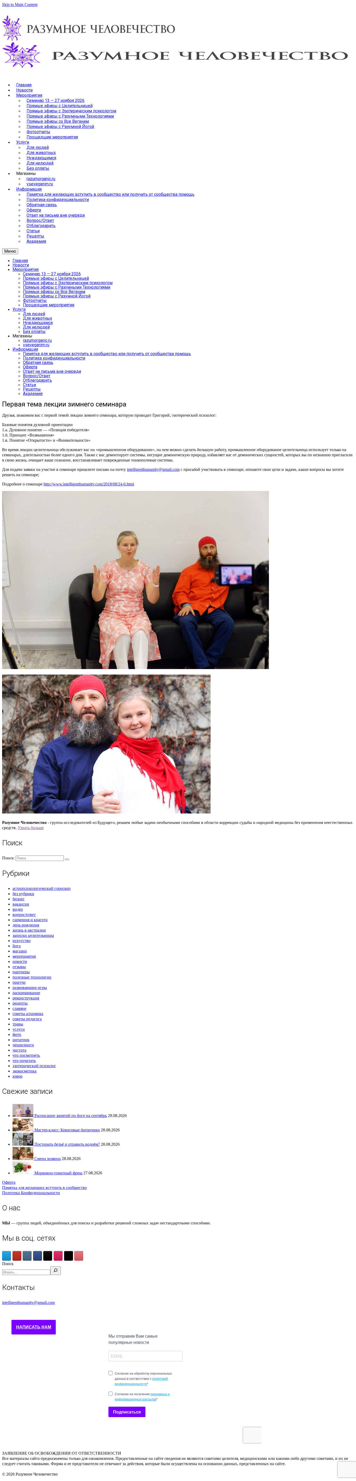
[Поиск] (55, 1270)
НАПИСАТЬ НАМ (33, 1327)
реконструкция (26, 998)
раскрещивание (26, 993)
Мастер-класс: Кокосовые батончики (67, 1130)
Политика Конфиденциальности (31, 1193)
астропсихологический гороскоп (42, 888)
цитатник (21, 1039)
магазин (20, 951)
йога (17, 946)
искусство (21, 940)
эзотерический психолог (34, 1066)
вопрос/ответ (24, 914)
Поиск (8, 1263)
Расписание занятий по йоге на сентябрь (70, 1115)
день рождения (26, 925)
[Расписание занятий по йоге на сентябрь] (23, 1115)
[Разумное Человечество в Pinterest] (78, 1256)
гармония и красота (30, 920)
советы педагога (27, 1019)
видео (18, 909)
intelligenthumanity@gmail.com (153, 469)
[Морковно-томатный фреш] (23, 1173)
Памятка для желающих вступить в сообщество (44, 1187)
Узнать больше (31, 828)
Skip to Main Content (20, 4)
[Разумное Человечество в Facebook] (37, 1256)
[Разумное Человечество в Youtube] (17, 1256)
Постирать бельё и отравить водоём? (67, 1144)
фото (17, 1034)
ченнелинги (23, 1045)
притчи (19, 982)
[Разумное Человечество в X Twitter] (68, 1256)
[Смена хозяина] (23, 1158)
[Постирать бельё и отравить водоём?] (23, 1144)
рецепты (20, 1003)
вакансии (21, 904)
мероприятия (24, 956)
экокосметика (24, 1071)
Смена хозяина (47, 1158)
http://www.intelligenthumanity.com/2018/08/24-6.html (89, 484)
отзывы (19, 966)
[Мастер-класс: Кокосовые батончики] (23, 1130)
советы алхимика (28, 1013)
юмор (17, 1076)
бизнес (18, 899)
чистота (19, 1050)
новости (20, 961)
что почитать (24, 1060)
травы (18, 1024)
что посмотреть (26, 1055)
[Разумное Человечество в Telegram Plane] (6, 1256)
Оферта (8, 1182)
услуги (19, 1029)
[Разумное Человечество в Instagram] (58, 1256)
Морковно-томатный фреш (58, 1173)
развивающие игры (30, 987)
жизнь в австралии (29, 930)
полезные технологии (32, 977)
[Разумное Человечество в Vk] (27, 1256)
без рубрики (23, 893)
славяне (19, 1008)
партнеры (21, 972)
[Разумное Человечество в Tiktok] (47, 1256)
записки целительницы (33, 935)
